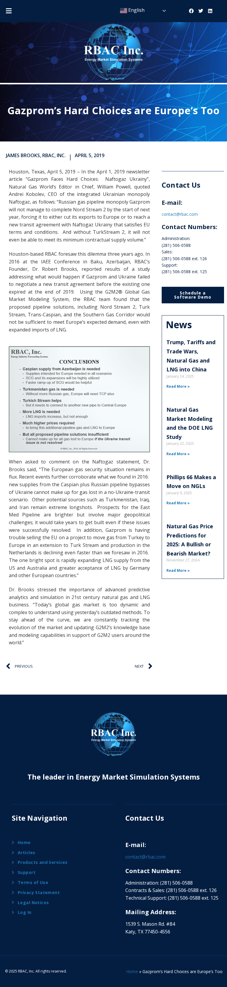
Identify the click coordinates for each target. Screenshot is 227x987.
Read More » (178, 386)
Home (132, 971)
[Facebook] (191, 11)
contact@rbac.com (180, 214)
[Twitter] (200, 11)
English (136, 10)
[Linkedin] (210, 11)
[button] (9, 10)
